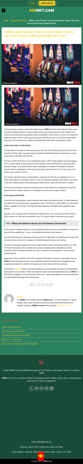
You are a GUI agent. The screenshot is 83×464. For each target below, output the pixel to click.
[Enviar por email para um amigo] (43, 285)
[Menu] (3, 10)
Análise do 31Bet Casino (11, 327)
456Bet (41, 373)
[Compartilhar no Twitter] (39, 285)
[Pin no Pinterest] (47, 285)
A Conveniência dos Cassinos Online (16, 335)
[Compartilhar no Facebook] (35, 285)
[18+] (41, 362)
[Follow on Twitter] (36, 388)
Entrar (32, 3)
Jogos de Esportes (19, 20)
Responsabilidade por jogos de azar (30, 370)
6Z (64, 452)
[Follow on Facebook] (31, 388)
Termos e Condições (71, 370)
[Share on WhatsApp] (32, 285)
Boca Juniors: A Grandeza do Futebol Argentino (20, 344)
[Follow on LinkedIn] (51, 388)
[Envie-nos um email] (41, 388)
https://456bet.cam (64, 305)
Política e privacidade (53, 370)
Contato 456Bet (9, 370)
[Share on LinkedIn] (51, 285)
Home (6, 20)
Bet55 (69, 452)
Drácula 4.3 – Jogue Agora (12, 339)
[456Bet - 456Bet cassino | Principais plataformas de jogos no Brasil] (41, 10)
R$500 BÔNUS (47, 3)
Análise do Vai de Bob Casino (13, 331)
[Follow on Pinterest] (46, 388)
